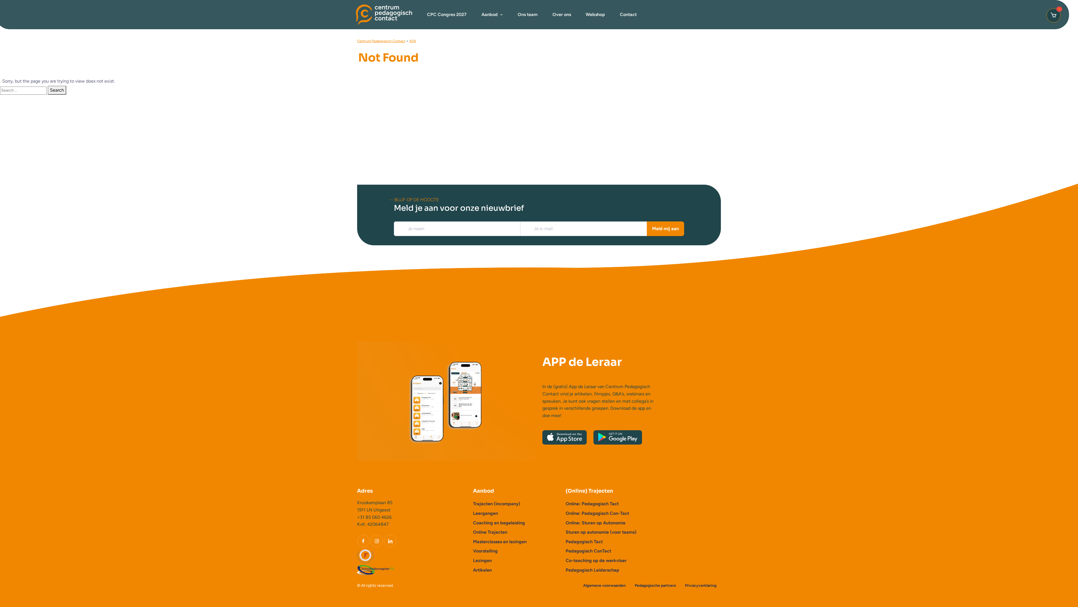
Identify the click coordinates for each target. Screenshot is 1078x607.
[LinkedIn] (390, 541)
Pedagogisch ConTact (588, 551)
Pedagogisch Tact (584, 541)
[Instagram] (377, 541)
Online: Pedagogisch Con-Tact (597, 513)
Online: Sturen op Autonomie (595, 523)
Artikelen (482, 570)
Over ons (561, 14)
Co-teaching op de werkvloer (596, 560)
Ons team (528, 14)
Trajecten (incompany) (496, 503)
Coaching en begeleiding (499, 523)
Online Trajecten (490, 532)
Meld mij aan (665, 228)
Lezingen (482, 560)
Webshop (595, 14)
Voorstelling (485, 551)
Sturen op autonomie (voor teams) (601, 532)
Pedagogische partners (655, 585)
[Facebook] (363, 541)
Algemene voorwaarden (604, 585)
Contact (628, 14)
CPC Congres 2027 (447, 14)
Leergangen (485, 513)
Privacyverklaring (700, 585)
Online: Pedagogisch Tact (592, 503)
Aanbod (489, 14)
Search (57, 90)
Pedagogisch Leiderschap (592, 570)
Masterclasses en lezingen (500, 541)
